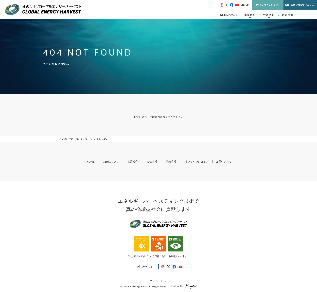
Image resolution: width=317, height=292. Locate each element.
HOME (90, 161)
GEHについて (229, 15)
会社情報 (151, 161)
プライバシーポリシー (158, 281)
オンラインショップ (270, 4)
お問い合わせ (224, 161)
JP (247, 4)
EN (242, 4)
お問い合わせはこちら (302, 4)
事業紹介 (132, 161)
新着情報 (287, 15)
